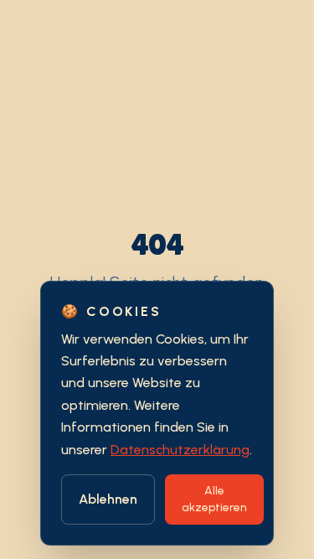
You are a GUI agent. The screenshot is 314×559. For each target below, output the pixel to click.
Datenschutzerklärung (180, 450)
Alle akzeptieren (214, 499)
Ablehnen (108, 499)
